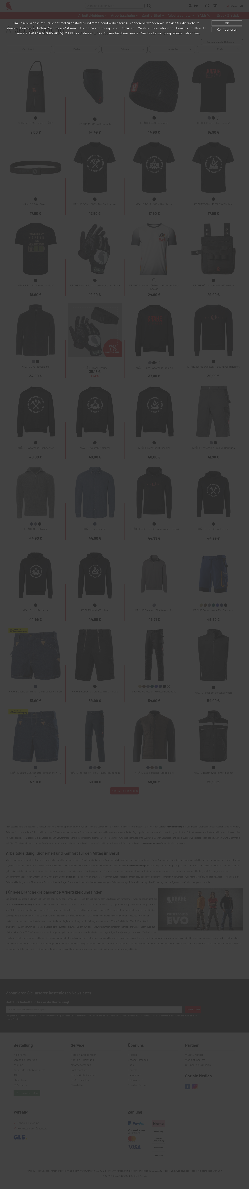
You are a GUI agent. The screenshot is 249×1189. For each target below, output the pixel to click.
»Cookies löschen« (115, 33)
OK (227, 23)
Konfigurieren (227, 29)
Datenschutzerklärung (46, 33)
